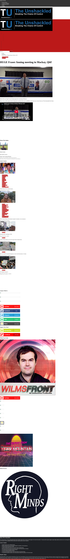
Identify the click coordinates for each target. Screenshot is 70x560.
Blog (3, 44)
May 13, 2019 (8, 66)
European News (46, 556)
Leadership (4, 184)
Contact (3, 6)
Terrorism (19, 558)
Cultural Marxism (23, 556)
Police (45, 557)
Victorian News (4, 214)
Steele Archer (3, 66)
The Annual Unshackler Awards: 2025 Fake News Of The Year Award (13, 551)
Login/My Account (5, 4)
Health (1, 557)
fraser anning (5, 156)
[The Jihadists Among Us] (7, 268)
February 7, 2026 (7, 255)
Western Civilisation (5, 187)
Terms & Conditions (5, 3)
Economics (38, 556)
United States (32, 558)
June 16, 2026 (6, 220)
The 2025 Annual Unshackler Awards (8, 550)
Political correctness (5, 210)
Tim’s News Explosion (7, 34)
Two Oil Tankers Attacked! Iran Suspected (8, 157)
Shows (3, 33)
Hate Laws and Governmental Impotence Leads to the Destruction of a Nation (13, 253)
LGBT (23, 557)
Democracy (4, 176)
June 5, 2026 (6, 236)
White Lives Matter (5, 217)
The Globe (23, 558)
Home (3, 32)
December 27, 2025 (7, 273)
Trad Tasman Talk (7, 38)
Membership (4, 42)
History (3, 48)
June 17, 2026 (6, 190)
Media (25, 557)
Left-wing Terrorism (5, 209)
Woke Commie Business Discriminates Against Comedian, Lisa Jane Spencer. (15, 545)
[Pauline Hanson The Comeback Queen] (7, 173)
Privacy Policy (4, 2)
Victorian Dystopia (5, 213)
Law (21, 557)
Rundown (4, 58)
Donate (3, 43)
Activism (3, 204)
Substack (3, 41)
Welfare (3, 215)
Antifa (10, 556)
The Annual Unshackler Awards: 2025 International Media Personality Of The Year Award (17, 552)
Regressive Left (4, 211)
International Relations (15, 557)
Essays (3, 47)
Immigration (4, 183)
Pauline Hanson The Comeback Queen (6, 188)
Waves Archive (6, 39)
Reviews (3, 49)
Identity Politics (4, 182)
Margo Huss (2, 190)
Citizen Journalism (5, 205)
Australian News (5, 57)
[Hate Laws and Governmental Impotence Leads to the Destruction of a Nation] (7, 250)
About (3, 5)
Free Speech (4, 179)
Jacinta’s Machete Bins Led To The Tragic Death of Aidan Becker (11, 239)
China (17, 556)
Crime (19, 556)
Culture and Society (29, 556)
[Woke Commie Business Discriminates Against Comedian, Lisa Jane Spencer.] (7, 202)
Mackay (9, 156)
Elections (3, 177)
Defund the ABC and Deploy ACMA (6, 234)
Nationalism (28, 557)
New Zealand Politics (33, 557)
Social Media (16, 558)
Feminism (3, 178)
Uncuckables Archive (7, 40)
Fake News (50, 556)
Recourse (54, 557)
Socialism (12, 558)
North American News (40, 557)
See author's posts (3, 154)
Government (4, 180)
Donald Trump (34, 556)
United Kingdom (27, 558)
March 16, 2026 (7, 241)
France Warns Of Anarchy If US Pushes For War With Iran (10, 158)
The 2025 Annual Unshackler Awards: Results (9, 549)
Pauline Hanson (4, 185)
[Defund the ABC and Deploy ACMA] (7, 230)
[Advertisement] (30, 131)
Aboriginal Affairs (3, 556)
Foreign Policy (58, 556)
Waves (41, 558)
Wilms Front (6, 35)
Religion (63, 557)
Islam (20, 557)
